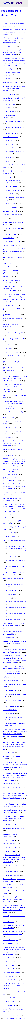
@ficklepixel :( (7, 276)
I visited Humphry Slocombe (11, 871)
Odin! (4, 218)
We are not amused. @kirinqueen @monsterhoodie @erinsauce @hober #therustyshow (14, 899)
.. (3, 20)
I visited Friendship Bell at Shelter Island (14, 607)
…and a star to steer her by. (11, 680)
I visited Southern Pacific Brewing (12, 865)
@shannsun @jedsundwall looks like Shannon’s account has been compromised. (13, 443)
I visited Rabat (7, 161)
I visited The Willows (9, 94)
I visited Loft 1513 (8, 157)
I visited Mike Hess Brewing (11, 980)
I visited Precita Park (9, 194)
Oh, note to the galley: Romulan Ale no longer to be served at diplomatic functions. (14, 88)
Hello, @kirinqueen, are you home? (13, 318)
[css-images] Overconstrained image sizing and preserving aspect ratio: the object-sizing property (14, 52)
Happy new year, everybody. (11, 1015)
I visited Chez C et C (9, 533)
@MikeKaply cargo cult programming (14, 449)
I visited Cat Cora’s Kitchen (11, 706)
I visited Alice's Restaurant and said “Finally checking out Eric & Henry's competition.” (13, 818)
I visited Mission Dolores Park (11, 352)
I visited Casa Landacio (10, 1001)
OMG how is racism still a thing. (12, 972)
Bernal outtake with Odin (10, 211)
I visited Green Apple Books (11, 186)
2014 (7, 1018)
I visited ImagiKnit (8, 144)
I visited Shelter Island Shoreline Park (14, 613)
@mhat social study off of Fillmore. (13, 309)
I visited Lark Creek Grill (10, 710)
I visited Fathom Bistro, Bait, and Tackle (14, 601)
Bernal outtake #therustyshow (12, 214)
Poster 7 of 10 (7, 263)
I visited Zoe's (7, 348)
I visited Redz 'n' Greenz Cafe (11, 619)
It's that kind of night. (9, 418)
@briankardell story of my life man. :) (13, 362)
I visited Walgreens (8, 177)
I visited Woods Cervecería (10, 148)
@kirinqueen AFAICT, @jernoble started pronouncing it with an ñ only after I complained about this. (14, 40)
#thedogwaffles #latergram (11, 943)
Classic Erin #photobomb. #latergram (14, 560)
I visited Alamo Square (9, 133)
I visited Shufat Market (9, 437)
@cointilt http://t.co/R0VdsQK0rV (12, 787)
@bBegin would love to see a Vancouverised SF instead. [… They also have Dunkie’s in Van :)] (14, 472)
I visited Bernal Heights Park (11, 190)
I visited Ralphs (7, 598)
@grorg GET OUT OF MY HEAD (12, 257)
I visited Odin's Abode (9, 203)
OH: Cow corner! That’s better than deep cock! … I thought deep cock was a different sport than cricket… (15, 379)
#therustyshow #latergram (10, 940)
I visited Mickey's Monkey (10, 137)
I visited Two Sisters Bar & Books (12, 121)
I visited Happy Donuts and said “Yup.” (14, 916)
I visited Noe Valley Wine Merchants (13, 356)
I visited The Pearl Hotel (10, 557)
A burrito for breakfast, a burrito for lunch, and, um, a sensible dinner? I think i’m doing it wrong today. (14, 486)
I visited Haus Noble (9, 851)
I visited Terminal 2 (8, 713)
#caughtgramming (8, 637)
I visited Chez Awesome (10, 1005)
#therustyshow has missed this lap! (13, 412)
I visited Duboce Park (9, 140)
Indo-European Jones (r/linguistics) (13, 828)
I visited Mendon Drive (9, 958)
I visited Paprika (7, 107)
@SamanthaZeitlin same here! (12, 82)
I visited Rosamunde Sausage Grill (13, 333)
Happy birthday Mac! (9, 245)
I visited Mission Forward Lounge (12, 228)
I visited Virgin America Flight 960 (12, 700)
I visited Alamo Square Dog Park (12, 127)
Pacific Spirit (6, 677)
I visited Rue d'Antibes (9, 536)
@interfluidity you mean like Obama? (14, 578)
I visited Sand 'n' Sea (9, 594)
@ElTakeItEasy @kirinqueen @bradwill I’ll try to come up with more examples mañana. (14, 32)
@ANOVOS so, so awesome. (11, 315)
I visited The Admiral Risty (10, 965)
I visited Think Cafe (8, 961)
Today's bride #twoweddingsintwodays (14, 540)
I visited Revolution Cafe (10, 207)
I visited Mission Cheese (10, 234)
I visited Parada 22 (8, 238)
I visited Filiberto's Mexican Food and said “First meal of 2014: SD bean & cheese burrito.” (13, 986)
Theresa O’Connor (11, 3)
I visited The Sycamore (9, 69)
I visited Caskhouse (8, 111)
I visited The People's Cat (10, 998)
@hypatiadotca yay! (9, 843)
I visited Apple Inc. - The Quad (11, 241)
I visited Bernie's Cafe (9, 46)
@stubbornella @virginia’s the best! (13, 339)
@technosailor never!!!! (10, 783)
